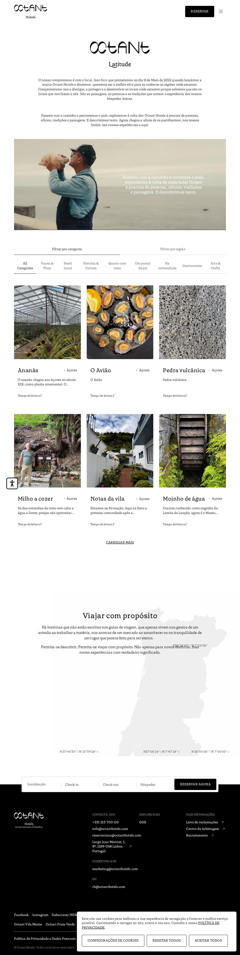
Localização (36, 784)
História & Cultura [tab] (91, 265)
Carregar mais (120, 542)
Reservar (200, 11)
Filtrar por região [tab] (172, 249)
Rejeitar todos (167, 940)
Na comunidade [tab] (167, 265)
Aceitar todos (208, 940)
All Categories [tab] (25, 265)
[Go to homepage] (30, 11)
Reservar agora (195, 784)
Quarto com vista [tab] (117, 265)
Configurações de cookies (113, 940)
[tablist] (120, 249)
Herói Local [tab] (68, 265)
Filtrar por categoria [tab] (67, 249)
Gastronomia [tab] (192, 266)
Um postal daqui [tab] (142, 265)
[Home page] (43, 827)
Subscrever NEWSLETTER (72, 915)
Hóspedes (147, 784)
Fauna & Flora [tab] (47, 265)
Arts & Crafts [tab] (215, 265)
